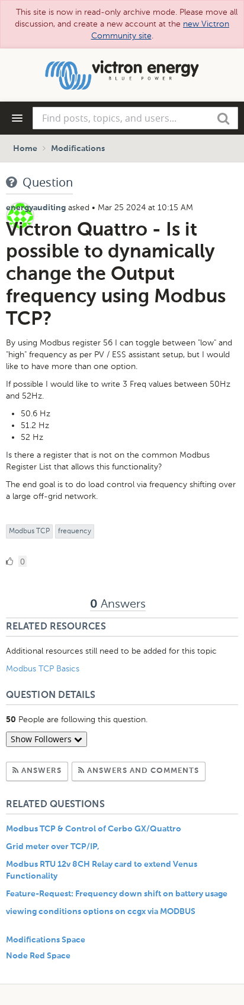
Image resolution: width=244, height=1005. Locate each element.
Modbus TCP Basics (42, 669)
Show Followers (42, 739)
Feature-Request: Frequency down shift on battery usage (116, 894)
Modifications (78, 149)
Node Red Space (38, 956)
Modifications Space (45, 940)
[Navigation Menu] (17, 118)
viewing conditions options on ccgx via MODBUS (100, 912)
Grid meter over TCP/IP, (52, 847)
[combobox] (135, 118)
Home (25, 149)
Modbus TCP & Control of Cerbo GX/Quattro (93, 829)
